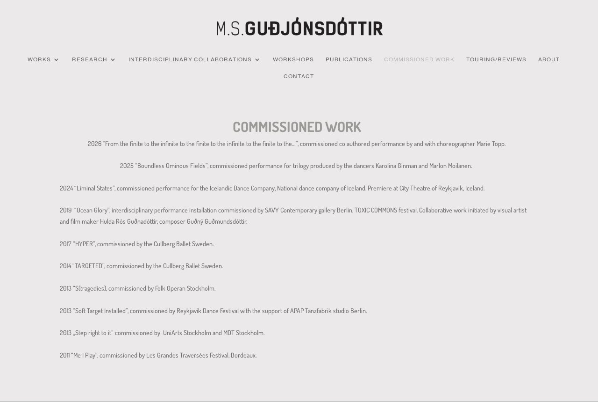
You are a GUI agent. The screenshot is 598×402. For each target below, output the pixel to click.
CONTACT (299, 76)
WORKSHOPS (293, 59)
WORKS (39, 59)
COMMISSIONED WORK (419, 59)
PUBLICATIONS (349, 59)
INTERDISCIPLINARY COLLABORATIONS (190, 59)
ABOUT (549, 59)
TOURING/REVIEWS (496, 59)
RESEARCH (89, 59)
